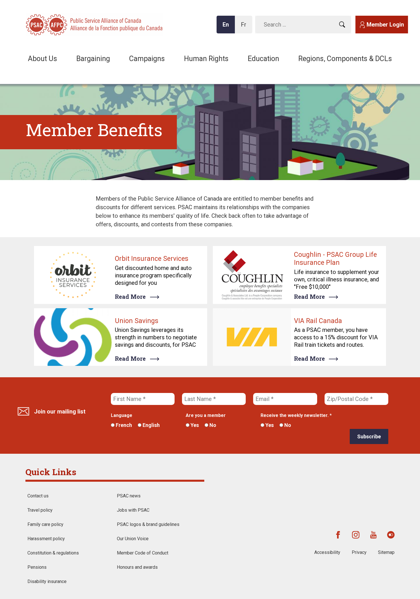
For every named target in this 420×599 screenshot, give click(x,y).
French (123, 425)
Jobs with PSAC (133, 510)
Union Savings (136, 321)
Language (121, 415)
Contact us (38, 496)
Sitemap (386, 552)
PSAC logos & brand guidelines (148, 524)
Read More (130, 296)
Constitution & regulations (53, 553)
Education (263, 59)
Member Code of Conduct (142, 553)
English (150, 425)
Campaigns (147, 59)
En (227, 27)
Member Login (385, 24)
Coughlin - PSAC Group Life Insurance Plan (335, 259)
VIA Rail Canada (318, 321)
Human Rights (206, 59)
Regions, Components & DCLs (345, 59)
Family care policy (45, 524)
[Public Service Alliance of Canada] (63, 24)
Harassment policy (46, 538)
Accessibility (327, 552)
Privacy (359, 552)
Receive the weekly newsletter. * (296, 415)
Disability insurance (47, 581)
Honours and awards (137, 567)
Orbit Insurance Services (151, 259)
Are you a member (206, 415)
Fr (245, 27)
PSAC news (129, 496)
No (212, 425)
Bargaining (93, 59)
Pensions (37, 567)
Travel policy (40, 510)
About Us (42, 59)
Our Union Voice (133, 538)
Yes (194, 425)
